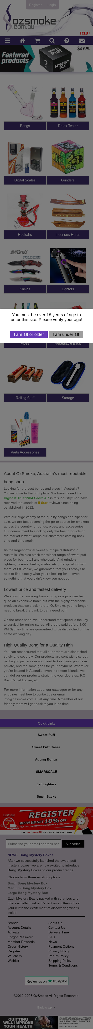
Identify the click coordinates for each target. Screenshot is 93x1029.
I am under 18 (66, 334)
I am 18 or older (29, 334)
